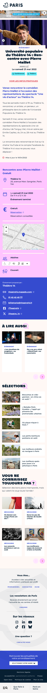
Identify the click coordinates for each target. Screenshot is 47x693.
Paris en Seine (36, 688)
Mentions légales (23, 672)
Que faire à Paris (18, 688)
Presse (40, 676)
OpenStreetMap (34, 249)
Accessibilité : (20, 676)
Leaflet (23, 249)
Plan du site (38, 680)
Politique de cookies (23, 680)
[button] (23, 235)
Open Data (8, 680)
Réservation (16, 212)
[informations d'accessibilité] (16, 263)
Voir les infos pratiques (23, 81)
